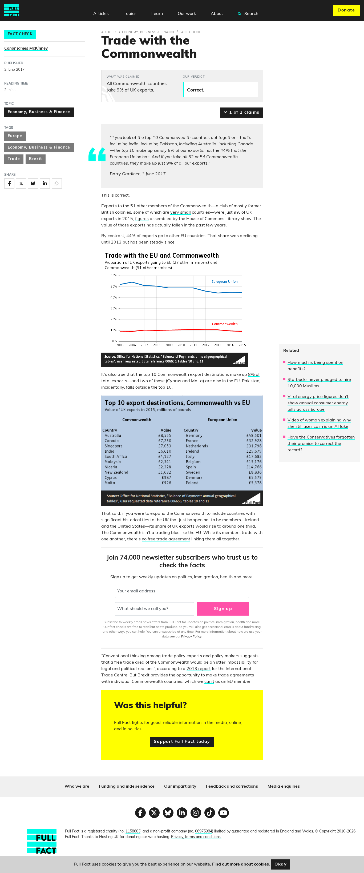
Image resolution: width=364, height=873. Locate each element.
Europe (15, 136)
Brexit (35, 159)
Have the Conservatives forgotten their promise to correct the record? (321, 443)
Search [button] (250, 14)
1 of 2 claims (243, 112)
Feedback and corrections (232, 786)
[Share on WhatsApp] (57, 183)
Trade (14, 159)
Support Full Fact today (182, 742)
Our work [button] (187, 14)
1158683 (133, 832)
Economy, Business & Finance (39, 112)
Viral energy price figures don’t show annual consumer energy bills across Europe (318, 403)
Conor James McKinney (26, 49)
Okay (280, 864)
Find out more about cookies (240, 864)
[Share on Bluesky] (33, 183)
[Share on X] (21, 183)
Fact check (20, 34)
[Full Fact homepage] (11, 10)
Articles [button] (101, 14)
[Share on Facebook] (9, 183)
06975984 (203, 832)
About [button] (217, 14)
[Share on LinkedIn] (45, 183)
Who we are (76, 786)
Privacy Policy (191, 636)
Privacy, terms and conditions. (196, 837)
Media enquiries (284, 786)
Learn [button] (157, 14)
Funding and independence (127, 786)
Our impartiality (180, 786)
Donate (346, 10)
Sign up (223, 609)
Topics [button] (130, 14)
